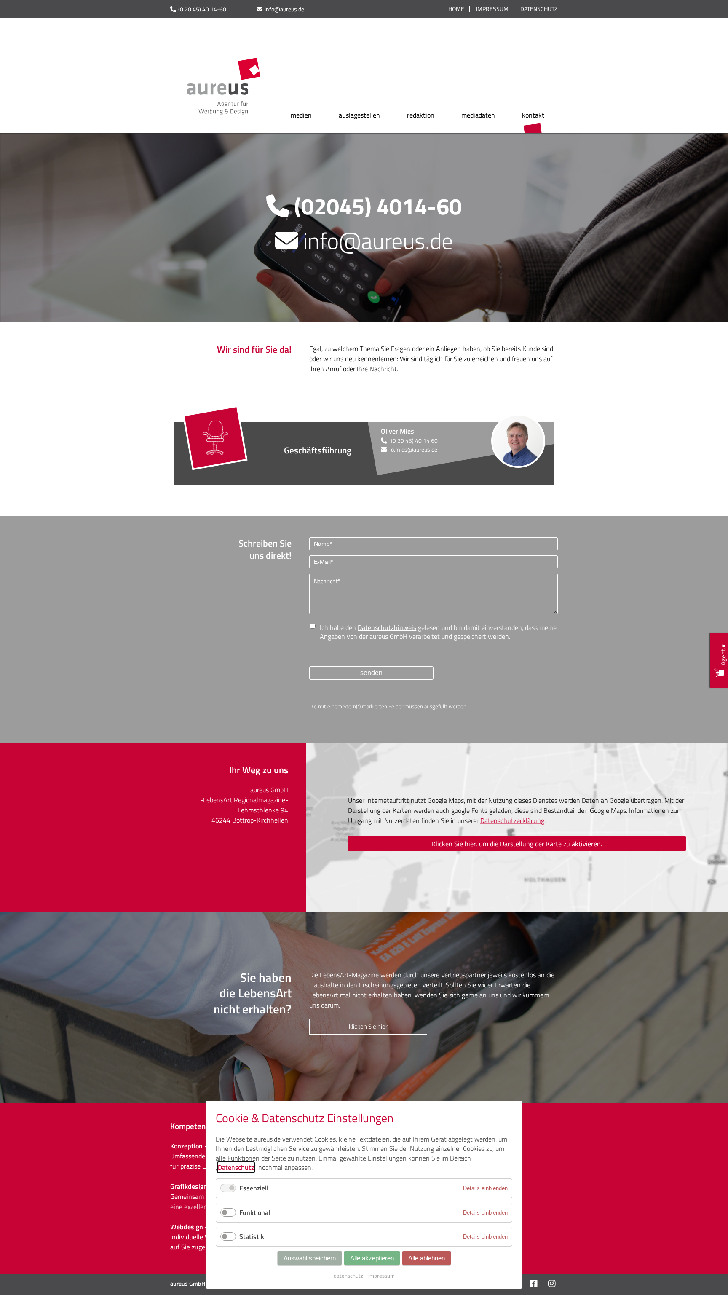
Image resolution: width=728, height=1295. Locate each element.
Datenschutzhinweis (387, 627)
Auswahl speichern (310, 1258)
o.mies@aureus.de (414, 449)
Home (456, 9)
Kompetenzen (194, 1126)
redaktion (420, 115)
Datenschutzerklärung (512, 820)
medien (301, 115)
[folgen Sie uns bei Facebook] (533, 1284)
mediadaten (478, 115)
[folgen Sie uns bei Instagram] (551, 1284)
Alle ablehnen (426, 1258)
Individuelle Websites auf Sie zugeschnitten (201, 1242)
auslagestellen (359, 115)
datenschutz (348, 1275)
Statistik (251, 1236)
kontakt (533, 115)
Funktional (254, 1212)
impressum (381, 1275)
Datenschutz (539, 9)
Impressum (492, 9)
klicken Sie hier (368, 1026)
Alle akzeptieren (372, 1258)
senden (371, 672)
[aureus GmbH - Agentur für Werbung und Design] (223, 111)
